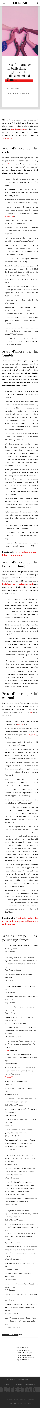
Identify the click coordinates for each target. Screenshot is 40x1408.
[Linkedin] (29, 100)
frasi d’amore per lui (18, 129)
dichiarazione (7, 138)
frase (10, 164)
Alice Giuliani (14, 85)
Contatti (31, 1399)
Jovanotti (20, 724)
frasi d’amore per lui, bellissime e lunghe (18, 584)
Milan (7, 1050)
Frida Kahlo (9, 1077)
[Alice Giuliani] (10, 1354)
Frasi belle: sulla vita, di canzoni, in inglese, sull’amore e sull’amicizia (20, 921)
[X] (14, 100)
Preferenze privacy (12, 1399)
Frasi (20, 1334)
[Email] (34, 100)
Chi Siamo (23, 1399)
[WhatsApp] (24, 100)
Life (9, 61)
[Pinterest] (19, 100)
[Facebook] (9, 100)
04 (31, 712)
